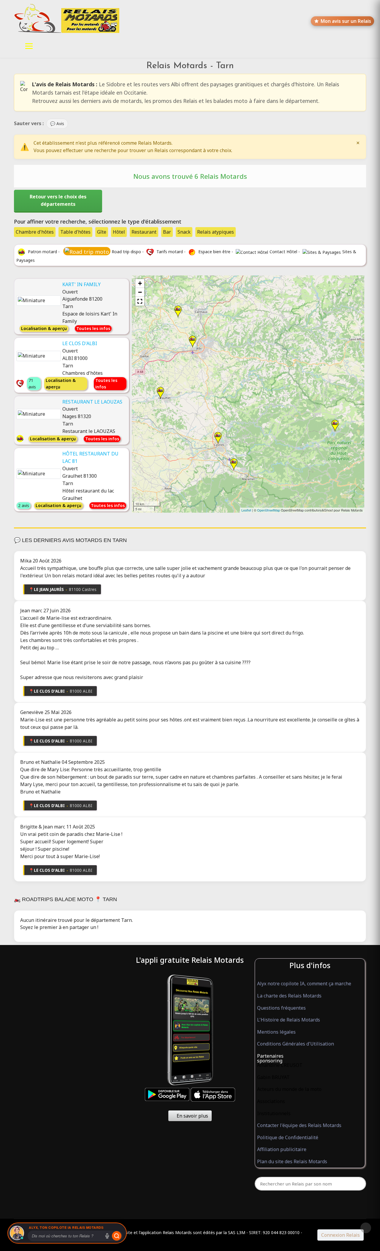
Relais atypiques (215, 232)
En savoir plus (191, 1116)
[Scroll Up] (365, 1228)
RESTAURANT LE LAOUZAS (92, 402)
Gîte (101, 232)
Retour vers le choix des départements (58, 200)
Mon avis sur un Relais (346, 21)
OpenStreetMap (268, 510)
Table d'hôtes (75, 232)
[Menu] (29, 46)
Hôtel (119, 232)
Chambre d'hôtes (35, 232)
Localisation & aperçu (44, 328)
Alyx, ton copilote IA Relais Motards (66, 1227)
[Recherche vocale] (107, 1236)
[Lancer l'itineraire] (116, 1236)
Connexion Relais (340, 1235)
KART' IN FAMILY (81, 284)
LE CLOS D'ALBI (79, 343)
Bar (167, 232)
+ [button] (140, 283)
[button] (139, 301)
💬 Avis (57, 123)
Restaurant (144, 232)
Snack (184, 232)
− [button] (140, 292)
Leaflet (246, 510)
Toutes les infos (93, 328)
